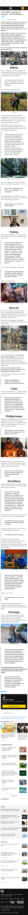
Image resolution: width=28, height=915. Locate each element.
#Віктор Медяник (18, 717)
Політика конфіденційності (7, 895)
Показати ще (14, 795)
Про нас (2, 894)
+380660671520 (20, 907)
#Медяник (8, 718)
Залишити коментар (11, 19)
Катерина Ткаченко (7, 713)
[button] (1, 8)
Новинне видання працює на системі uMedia (9, 912)
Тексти (3, 16)
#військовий (11, 717)
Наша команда (9, 894)
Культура (11, 898)
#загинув (24, 717)
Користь (2, 901)
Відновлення (17, 898)
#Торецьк (21, 718)
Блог (7, 901)
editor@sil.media (4, 907)
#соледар (17, 718)
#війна (6, 717)
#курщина (3, 718)
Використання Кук (18, 894)
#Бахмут (2, 717)
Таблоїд (2, 898)
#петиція (13, 718)
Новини (22, 898)
